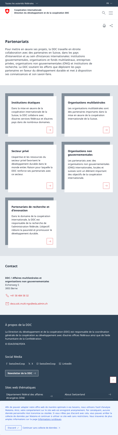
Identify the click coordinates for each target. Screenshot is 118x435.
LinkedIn (67, 363)
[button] (113, 380)
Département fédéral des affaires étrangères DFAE (24, 396)
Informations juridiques (49, 419)
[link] (30, 115)
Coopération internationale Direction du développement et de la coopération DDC (41, 11)
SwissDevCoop (17, 363)
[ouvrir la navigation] (110, 13)
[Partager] (111, 25)
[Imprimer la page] (104, 25)
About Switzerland (75, 394)
